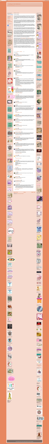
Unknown (16, 114)
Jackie (16, 58)
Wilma (16, 167)
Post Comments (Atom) (20, 193)
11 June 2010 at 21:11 (18, 165)
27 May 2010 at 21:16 (18, 122)
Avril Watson (9, 24)
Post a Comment (17, 189)
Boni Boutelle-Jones (18, 180)
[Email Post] (23, 51)
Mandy (16, 77)
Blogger (32, 441)
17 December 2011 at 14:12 (18, 188)
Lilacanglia (16, 69)
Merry (16, 142)
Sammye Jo (16, 176)
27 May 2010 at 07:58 (18, 75)
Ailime (27, 441)
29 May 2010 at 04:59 (18, 146)
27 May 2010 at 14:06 (18, 112)
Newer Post (16, 192)
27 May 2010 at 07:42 (18, 67)
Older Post (33, 192)
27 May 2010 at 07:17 (18, 56)
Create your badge (9, 26)
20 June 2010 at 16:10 (18, 174)
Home (25, 192)
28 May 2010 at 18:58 (18, 140)
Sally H (16, 124)
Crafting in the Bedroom (14, 4)
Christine (16, 148)
